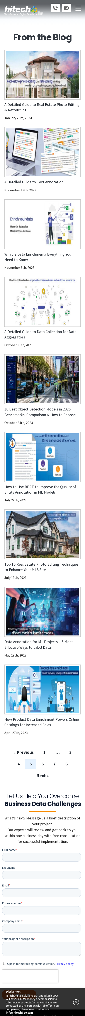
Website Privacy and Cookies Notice (29, 248)
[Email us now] (66, 8)
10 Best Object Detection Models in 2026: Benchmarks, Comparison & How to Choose (40, 673)
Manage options (13, 201)
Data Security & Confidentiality (25, 242)
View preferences (44, 229)
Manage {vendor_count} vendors (27, 213)
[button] (42, 67)
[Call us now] (55, 8)
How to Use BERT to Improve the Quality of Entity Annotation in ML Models (40, 750)
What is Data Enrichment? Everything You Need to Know (37, 517)
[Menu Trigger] (78, 8)
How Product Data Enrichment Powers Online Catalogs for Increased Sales (41, 983)
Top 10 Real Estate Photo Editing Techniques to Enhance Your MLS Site (41, 827)
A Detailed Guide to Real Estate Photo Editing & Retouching (42, 368)
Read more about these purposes (27, 219)
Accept (7, 229)
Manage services (13, 207)
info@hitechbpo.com (19, 1012)
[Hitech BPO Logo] (23, 5)
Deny (21, 229)
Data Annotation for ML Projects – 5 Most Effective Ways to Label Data (38, 905)
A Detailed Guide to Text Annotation (33, 442)
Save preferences (16, 236)
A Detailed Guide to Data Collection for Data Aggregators (40, 595)
